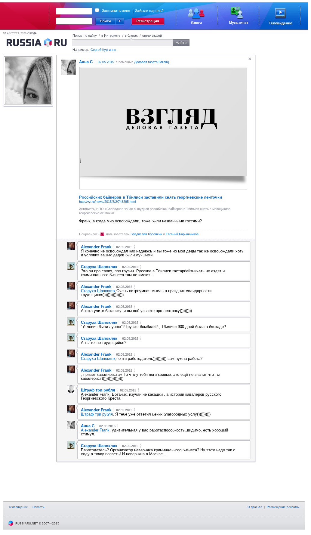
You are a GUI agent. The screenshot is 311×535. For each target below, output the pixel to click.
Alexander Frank (95, 430)
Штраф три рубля (97, 414)
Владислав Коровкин (146, 234)
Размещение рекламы (283, 507)
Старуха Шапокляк (98, 291)
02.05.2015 (106, 62)
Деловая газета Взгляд (151, 62)
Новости (38, 507)
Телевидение (18, 507)
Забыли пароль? (149, 11)
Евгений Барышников (182, 234)
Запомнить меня (116, 11)
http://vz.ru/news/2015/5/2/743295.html (107, 201)
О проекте (255, 507)
